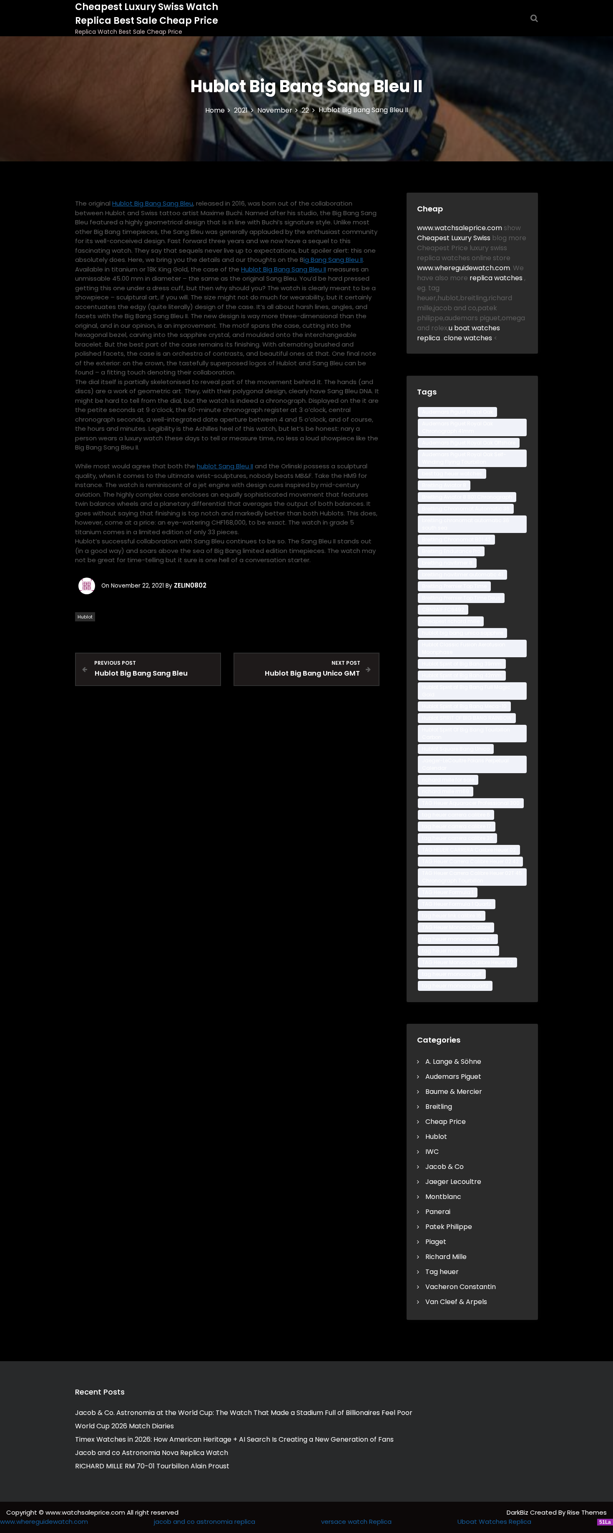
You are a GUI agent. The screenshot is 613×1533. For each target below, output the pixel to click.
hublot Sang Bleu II (225, 466)
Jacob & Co (444, 1166)
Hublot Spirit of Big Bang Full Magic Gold (466, 691)
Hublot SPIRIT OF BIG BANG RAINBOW (467, 717)
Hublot (85, 616)
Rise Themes (587, 1512)
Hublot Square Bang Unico (456, 748)
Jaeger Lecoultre (453, 1181)
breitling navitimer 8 (447, 562)
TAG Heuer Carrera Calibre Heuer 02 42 (470, 861)
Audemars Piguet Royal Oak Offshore (468, 442)
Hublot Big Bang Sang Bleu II (283, 269)
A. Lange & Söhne (453, 1061)
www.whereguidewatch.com (463, 268)
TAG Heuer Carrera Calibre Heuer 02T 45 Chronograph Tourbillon (472, 877)
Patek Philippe (448, 1226)
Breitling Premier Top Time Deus (461, 597)
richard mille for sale (448, 779)
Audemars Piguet (453, 1076)
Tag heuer (442, 1272)
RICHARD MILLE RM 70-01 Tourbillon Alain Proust (152, 1466)
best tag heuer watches (452, 473)
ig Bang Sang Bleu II (333, 259)
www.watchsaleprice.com (459, 228)
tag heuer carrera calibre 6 (456, 814)
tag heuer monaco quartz (455, 985)
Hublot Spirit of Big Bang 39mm (462, 663)
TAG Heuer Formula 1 (447, 892)
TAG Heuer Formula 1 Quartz (456, 903)
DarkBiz (518, 1512)
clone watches (469, 338)
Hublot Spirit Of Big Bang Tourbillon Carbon (466, 733)
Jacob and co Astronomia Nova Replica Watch (151, 1453)
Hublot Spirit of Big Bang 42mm (462, 675)
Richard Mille (446, 1257)
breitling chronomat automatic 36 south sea (465, 524)
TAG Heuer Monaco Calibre (456, 927)
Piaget (435, 1242)
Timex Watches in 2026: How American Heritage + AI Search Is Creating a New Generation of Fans (234, 1439)
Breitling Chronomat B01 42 (456, 539)
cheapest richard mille (451, 621)
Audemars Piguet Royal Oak (457, 411)
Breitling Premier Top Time (454, 586)
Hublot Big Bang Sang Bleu (152, 203)
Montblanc (443, 1196)
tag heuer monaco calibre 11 (458, 938)
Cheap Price (445, 1121)
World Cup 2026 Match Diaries (124, 1426)
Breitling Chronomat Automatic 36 (466, 508)
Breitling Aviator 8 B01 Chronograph (467, 496)
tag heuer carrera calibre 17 (456, 826)
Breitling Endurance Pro (451, 551)
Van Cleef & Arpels (456, 1302)
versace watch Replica (356, 1521)
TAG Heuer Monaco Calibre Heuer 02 (467, 962)
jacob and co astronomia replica (204, 1521)
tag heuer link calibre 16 (451, 915)
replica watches (497, 278)
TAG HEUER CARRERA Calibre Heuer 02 (469, 849)
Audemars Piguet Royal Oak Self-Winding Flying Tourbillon (464, 458)
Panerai (437, 1211)
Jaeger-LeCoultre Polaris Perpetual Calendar (465, 764)
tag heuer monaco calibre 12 (458, 950)
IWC (432, 1151)
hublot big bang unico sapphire (462, 632)
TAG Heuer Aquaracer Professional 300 (471, 803)
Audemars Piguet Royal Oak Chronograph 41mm (457, 427)
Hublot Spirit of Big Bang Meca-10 (464, 706)
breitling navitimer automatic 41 (462, 574)
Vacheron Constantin (460, 1287)
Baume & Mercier (453, 1091)
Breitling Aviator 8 (444, 485)
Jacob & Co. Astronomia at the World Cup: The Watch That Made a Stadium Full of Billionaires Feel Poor (243, 1412)
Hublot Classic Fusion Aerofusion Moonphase (463, 648)
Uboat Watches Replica (494, 1521)
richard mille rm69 (445, 791)
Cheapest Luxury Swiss (454, 238)
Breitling (438, 1106)
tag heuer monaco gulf (452, 974)
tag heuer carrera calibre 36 (457, 838)
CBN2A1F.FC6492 (443, 609)
